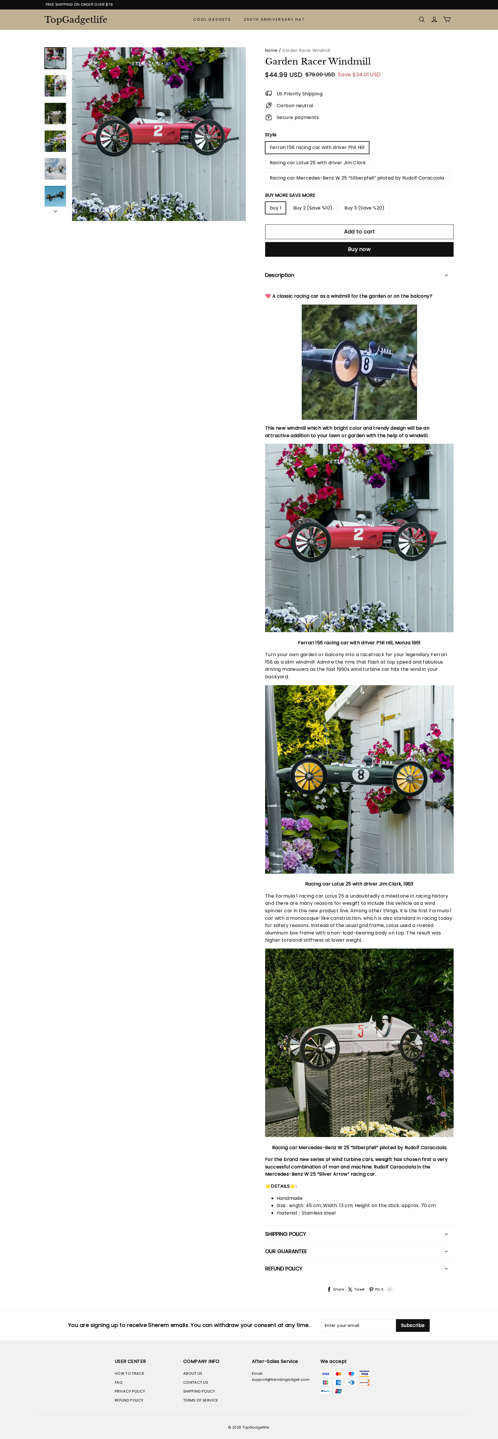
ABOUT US (193, 1373)
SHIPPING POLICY (199, 1391)
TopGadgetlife (73, 19)
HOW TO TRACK (129, 1373)
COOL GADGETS (212, 19)
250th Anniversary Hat (274, 19)
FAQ (118, 1382)
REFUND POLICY (129, 1400)
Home (271, 50)
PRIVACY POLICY (130, 1391)
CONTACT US (195, 1382)
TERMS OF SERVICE (200, 1400)
